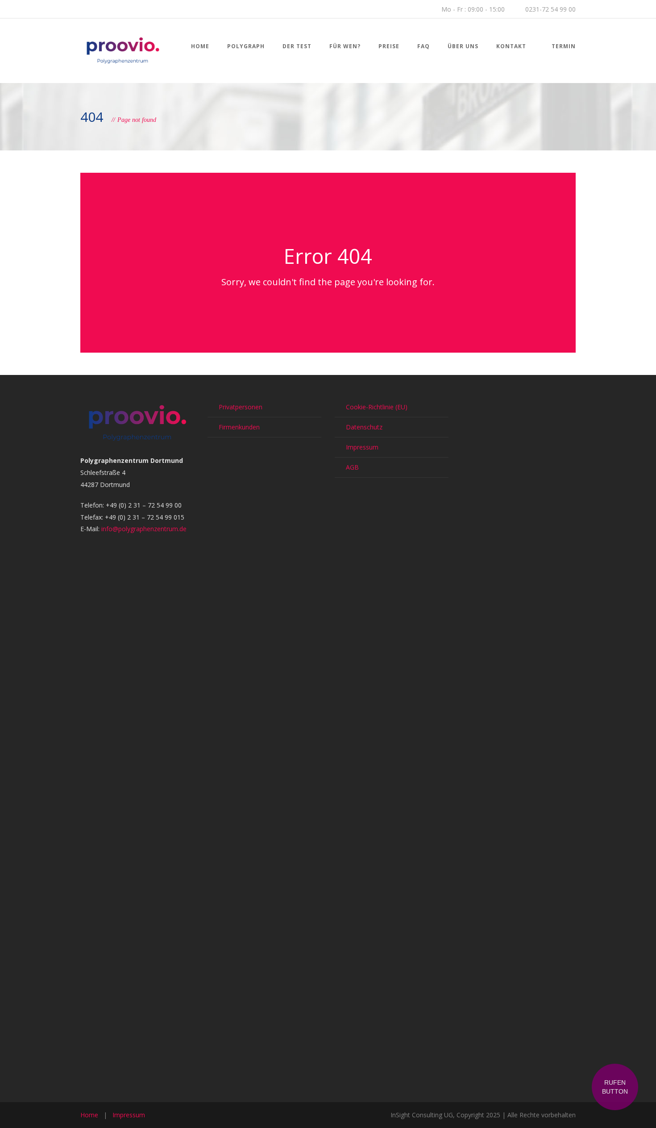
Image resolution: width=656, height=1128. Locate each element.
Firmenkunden (239, 427)
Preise (388, 46)
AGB (352, 467)
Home (200, 46)
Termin (564, 46)
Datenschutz (364, 427)
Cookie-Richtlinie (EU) (376, 407)
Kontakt (511, 46)
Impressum (362, 447)
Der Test (296, 46)
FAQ (423, 46)
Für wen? (345, 46)
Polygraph (246, 46)
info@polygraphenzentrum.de (144, 528)
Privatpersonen (240, 407)
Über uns (463, 46)
